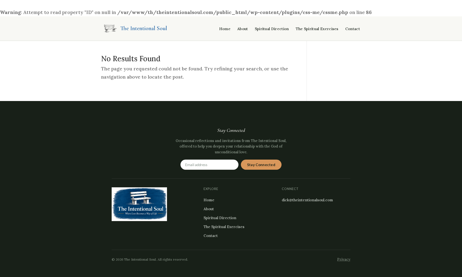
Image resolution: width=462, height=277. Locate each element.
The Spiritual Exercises (317, 29)
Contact (352, 29)
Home (225, 29)
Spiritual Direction (272, 29)
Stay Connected (261, 164)
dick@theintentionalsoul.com (307, 200)
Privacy (343, 259)
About (242, 29)
